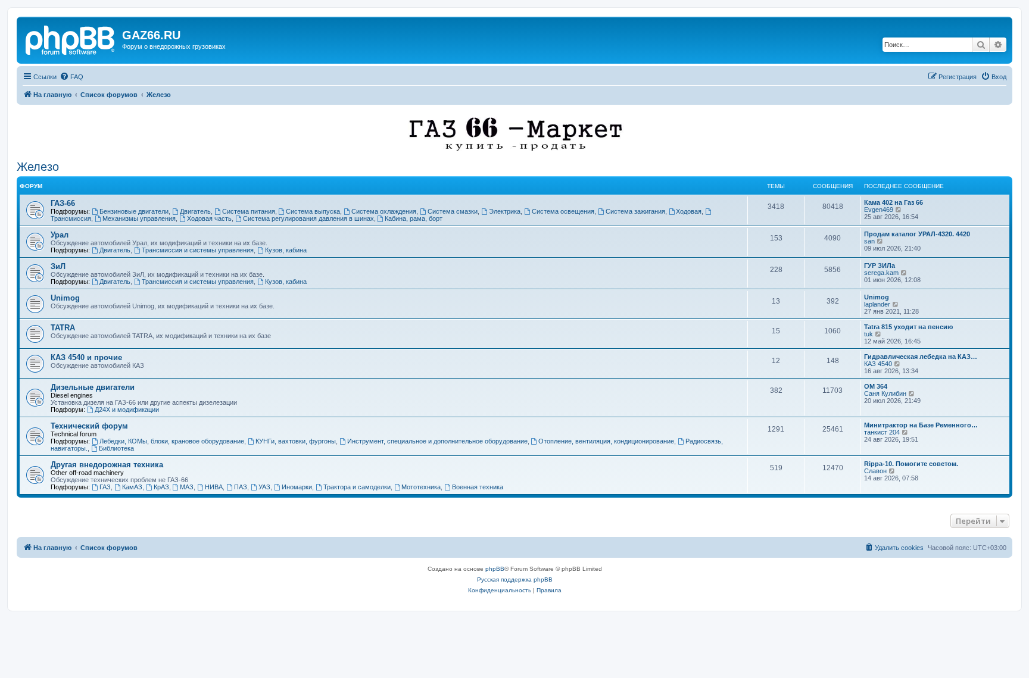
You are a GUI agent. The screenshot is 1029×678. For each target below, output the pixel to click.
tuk (868, 334)
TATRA (63, 327)
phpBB (494, 568)
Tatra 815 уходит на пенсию (908, 326)
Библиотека (116, 448)
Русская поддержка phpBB (515, 579)
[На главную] (71, 39)
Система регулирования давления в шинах (308, 218)
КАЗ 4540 (878, 363)
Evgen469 (878, 209)
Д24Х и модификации (127, 409)
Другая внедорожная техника (107, 464)
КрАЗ (161, 486)
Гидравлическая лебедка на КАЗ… (920, 356)
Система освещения (563, 211)
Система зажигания (635, 211)
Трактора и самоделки (357, 486)
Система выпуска (313, 211)
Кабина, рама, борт (413, 218)
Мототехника (421, 486)
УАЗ (264, 486)
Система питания (248, 211)
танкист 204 (882, 432)
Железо (38, 166)
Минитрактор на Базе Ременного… (921, 425)
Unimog (65, 297)
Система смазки (453, 211)
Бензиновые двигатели (134, 211)
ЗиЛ (58, 266)
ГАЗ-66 (63, 203)
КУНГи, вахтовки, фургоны (295, 441)
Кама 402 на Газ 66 (893, 202)
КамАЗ (132, 486)
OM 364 (875, 386)
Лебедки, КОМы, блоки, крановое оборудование (171, 441)
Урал (59, 234)
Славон (875, 470)
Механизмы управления (139, 218)
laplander (877, 304)
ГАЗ (105, 486)
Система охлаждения (383, 211)
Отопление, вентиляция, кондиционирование (606, 441)
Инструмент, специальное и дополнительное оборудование (437, 441)
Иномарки (297, 486)
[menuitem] (71, 77)
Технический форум (89, 425)
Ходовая (688, 211)
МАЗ (187, 486)
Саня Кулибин (885, 393)
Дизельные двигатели (93, 387)
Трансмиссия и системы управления (198, 250)
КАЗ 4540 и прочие (86, 357)
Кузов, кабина (286, 250)
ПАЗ (240, 486)
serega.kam (881, 272)
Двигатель (195, 211)
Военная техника (477, 486)
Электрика (504, 211)
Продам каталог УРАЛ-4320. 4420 (917, 234)
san (869, 241)
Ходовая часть (209, 218)
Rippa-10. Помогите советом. (911, 463)
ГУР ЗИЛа (879, 265)
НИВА (214, 486)
